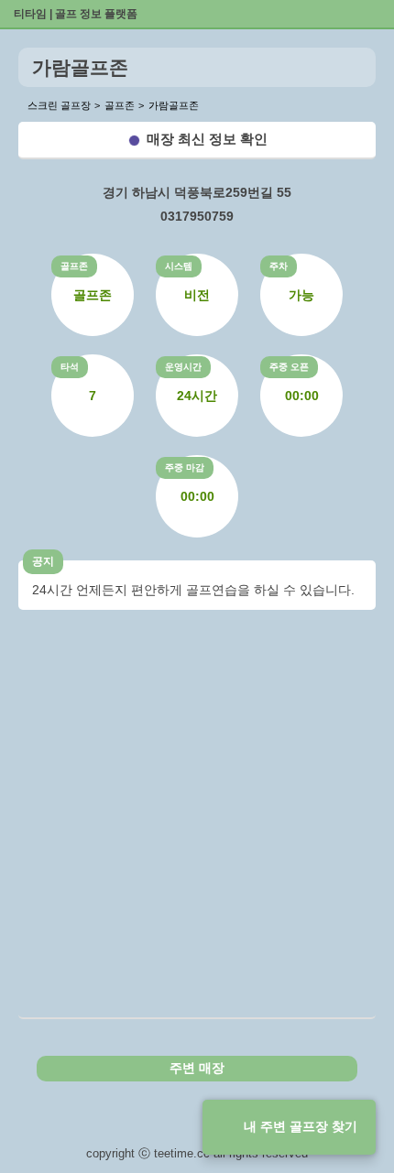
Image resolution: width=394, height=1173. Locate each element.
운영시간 (183, 367)
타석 (69, 367)
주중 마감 (184, 467)
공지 (43, 561)
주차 (278, 266)
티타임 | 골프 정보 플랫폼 (75, 13)
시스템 (178, 266)
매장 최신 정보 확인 (207, 139)
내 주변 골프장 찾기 (300, 1126)
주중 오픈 (289, 367)
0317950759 (197, 216)
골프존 (74, 266)
